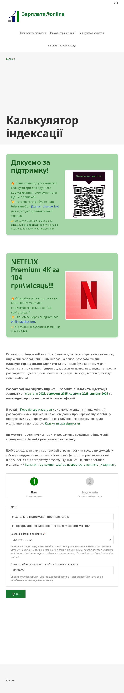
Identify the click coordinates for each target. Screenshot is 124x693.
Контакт (10, 680)
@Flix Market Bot (23, 322)
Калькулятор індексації (62, 32)
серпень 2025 (78, 393)
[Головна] (13, 16)
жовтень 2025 (35, 393)
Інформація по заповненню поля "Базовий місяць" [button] (52, 526)
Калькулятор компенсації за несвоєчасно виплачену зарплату (70, 464)
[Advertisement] (62, 87)
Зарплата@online (43, 14)
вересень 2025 (57, 393)
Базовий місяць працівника (27, 533)
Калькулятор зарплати (91, 32)
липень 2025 (99, 393)
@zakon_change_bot (45, 206)
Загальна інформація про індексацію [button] (42, 517)
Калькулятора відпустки (62, 423)
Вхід (116, 2)
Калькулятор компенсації (62, 45)
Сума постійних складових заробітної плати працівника (44, 564)
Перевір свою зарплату (37, 409)
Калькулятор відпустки (33, 32)
